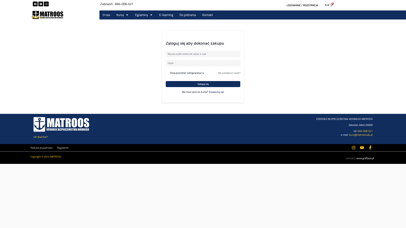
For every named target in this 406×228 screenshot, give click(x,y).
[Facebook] (35, 4)
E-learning (166, 14)
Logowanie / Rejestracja (302, 5)
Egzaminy (141, 14)
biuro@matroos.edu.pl (361, 135)
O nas (106, 14)
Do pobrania (188, 14)
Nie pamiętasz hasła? (229, 73)
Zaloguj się (203, 84)
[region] (203, 216)
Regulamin (63, 148)
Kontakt (207, 14)
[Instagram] (46, 4)
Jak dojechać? (40, 137)
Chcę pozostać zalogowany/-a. (187, 73)
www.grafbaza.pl (365, 158)
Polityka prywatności (41, 148)
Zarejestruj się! (216, 92)
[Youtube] (40, 4)
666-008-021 (124, 4)
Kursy (120, 14)
